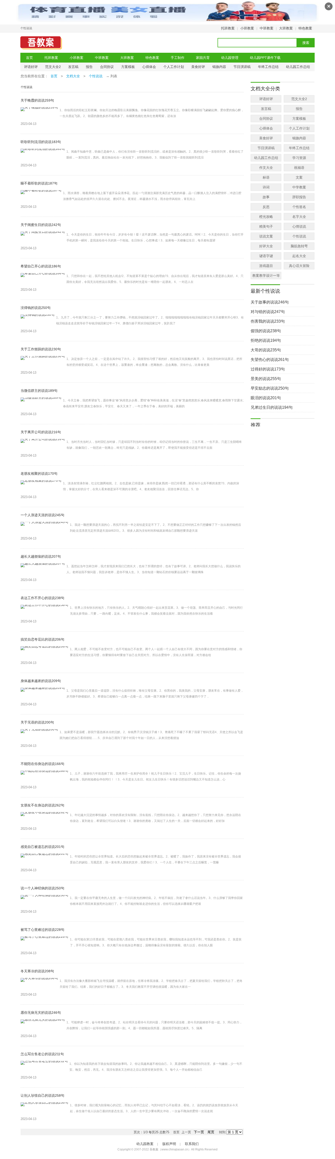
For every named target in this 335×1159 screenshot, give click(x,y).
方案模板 (128, 67)
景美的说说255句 (266, 379)
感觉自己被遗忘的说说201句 (42, 847)
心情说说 (299, 226)
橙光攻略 (266, 217)
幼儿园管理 (229, 58)
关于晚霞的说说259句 (37, 100)
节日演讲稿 (242, 67)
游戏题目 (266, 266)
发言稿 (73, 67)
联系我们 (192, 1144)
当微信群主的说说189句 (39, 391)
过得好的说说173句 (268, 369)
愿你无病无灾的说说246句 (41, 1012)
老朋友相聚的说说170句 (39, 473)
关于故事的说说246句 (270, 302)
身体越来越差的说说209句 (41, 681)
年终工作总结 (268, 67)
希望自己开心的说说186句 (41, 266)
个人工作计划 (173, 67)
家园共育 (203, 58)
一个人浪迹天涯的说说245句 (42, 515)
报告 (89, 67)
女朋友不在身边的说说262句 (42, 805)
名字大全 (299, 217)
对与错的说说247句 (268, 312)
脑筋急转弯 (299, 246)
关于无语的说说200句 (37, 722)
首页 (29, 58)
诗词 (266, 187)
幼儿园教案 (145, 1144)
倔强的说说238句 (266, 331)
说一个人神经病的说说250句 (42, 888)
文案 (299, 177)
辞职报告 (299, 197)
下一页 (199, 1132)
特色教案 (305, 28)
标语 (266, 177)
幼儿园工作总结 (298, 67)
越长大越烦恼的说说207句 (41, 556)
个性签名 (299, 207)
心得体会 (149, 67)
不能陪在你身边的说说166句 (42, 764)
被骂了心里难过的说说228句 (42, 930)
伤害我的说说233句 (268, 321)
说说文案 (266, 236)
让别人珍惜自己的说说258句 (42, 1095)
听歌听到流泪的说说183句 (41, 142)
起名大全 (299, 256)
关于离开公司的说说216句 (41, 432)
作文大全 (266, 168)
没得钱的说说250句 (36, 308)
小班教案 (247, 28)
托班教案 (228, 28)
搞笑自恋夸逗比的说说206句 (42, 639)
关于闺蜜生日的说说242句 (41, 225)
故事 (266, 197)
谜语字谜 (266, 256)
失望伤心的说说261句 (270, 359)
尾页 (210, 1132)
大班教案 (286, 28)
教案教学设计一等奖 (266, 276)
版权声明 (169, 1144)
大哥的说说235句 (266, 350)
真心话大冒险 (299, 266)
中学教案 (299, 187)
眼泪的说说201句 (266, 398)
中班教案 (266, 28)
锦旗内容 (219, 67)
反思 (266, 207)
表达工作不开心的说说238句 (42, 598)
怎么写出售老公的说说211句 (42, 1054)
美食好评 (198, 67)
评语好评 (31, 67)
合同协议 (107, 67)
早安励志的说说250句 (270, 388)
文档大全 (73, 76)
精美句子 (266, 226)
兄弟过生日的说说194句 (272, 407)
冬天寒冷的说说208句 (37, 971)
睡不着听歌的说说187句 (39, 183)
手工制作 (177, 58)
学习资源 (299, 158)
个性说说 (96, 76)
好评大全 (266, 246)
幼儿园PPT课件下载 (265, 58)
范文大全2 (53, 67)
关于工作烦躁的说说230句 (41, 349)
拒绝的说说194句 (266, 340)
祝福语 (299, 168)
